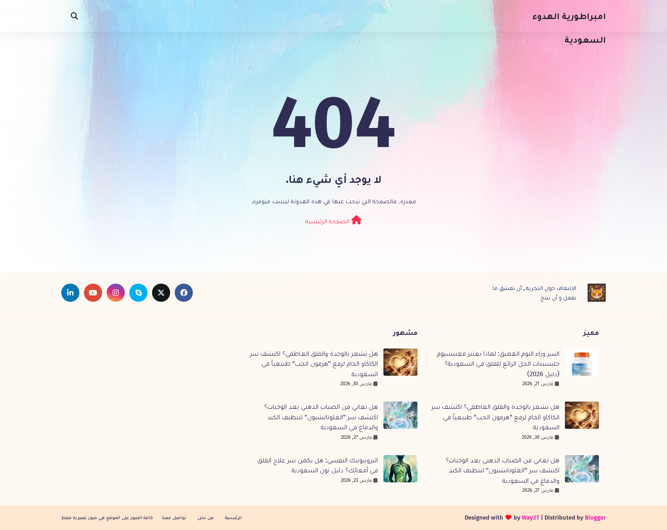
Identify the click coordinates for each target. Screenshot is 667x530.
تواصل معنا (174, 517)
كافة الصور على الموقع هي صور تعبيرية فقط (107, 517)
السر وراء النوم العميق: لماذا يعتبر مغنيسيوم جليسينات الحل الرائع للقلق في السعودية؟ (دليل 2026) (498, 363)
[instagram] (116, 293)
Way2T (530, 517)
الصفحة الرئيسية (328, 221)
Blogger (595, 517)
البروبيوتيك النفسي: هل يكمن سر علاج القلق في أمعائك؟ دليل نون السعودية (317, 465)
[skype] (138, 293)
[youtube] (93, 293)
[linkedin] (70, 293)
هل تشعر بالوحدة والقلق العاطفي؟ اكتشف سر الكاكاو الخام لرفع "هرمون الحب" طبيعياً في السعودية (495, 416)
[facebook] (184, 293)
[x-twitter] (161, 293)
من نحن (205, 517)
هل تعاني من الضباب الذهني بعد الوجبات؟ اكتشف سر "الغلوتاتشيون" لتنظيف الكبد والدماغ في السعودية (502, 470)
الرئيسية (233, 517)
